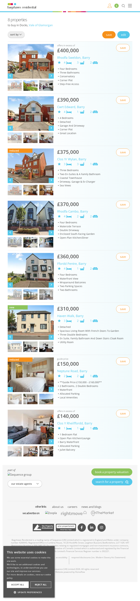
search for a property (110, 482)
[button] (29, 592)
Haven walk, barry (70, 316)
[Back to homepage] (130, 5)
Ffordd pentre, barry (71, 264)
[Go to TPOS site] (43, 527)
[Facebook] (82, 527)
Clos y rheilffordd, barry (74, 423)
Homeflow (80, 572)
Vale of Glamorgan (41, 25)
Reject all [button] (41, 584)
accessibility (61, 557)
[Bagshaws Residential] (22, 6)
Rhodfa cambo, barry (72, 211)
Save (109, 35)
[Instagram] (101, 527)
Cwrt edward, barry (71, 107)
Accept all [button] (17, 584)
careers (72, 507)
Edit (123, 35)
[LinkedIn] (92, 527)
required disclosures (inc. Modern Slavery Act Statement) (98, 557)
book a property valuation (112, 472)
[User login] (110, 5)
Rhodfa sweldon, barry (73, 57)
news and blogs (91, 507)
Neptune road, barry (72, 371)
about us (58, 507)
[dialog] (29, 572)
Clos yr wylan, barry (71, 159)
